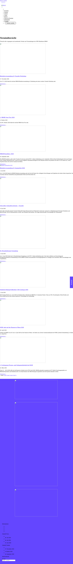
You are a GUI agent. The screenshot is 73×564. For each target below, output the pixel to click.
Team (5, 15)
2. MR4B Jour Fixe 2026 (7, 117)
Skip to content (3, 0)
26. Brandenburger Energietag (9, 251)
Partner (6, 12)
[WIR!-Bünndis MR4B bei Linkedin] (1, 2)
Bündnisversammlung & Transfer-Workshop (13, 76)
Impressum (7, 527)
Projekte (6, 10)
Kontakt (6, 21)
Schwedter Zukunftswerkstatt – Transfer (12, 205)
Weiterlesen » (3, 83)
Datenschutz (8, 529)
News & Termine (8, 18)
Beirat (5, 16)
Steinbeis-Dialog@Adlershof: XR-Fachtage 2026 (14, 289)
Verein (6, 13)
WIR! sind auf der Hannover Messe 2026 (12, 327)
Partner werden (10, 23)
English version (8, 531)
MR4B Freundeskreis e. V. (11, 530)
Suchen (3, 559)
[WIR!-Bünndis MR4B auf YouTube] (3, 2)
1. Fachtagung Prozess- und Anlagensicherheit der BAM (16, 365)
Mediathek (7, 19)
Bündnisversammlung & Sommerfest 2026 (12, 168)
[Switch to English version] (4, 2)
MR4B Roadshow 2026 (7, 154)
